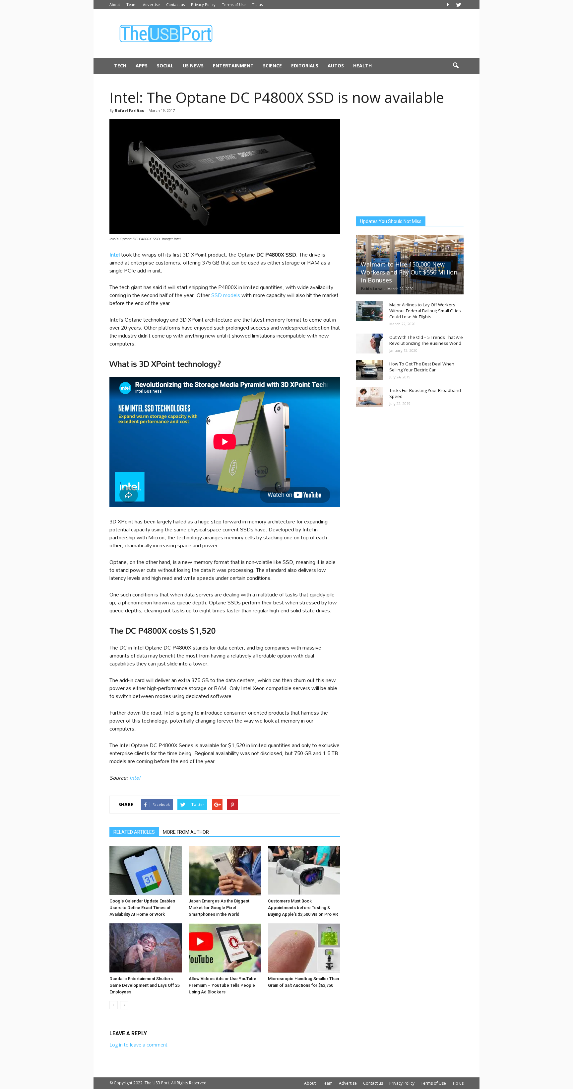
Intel (134, 777)
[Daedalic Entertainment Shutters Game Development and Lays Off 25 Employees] (145, 948)
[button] (456, 66)
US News (193, 65)
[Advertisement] (343, 33)
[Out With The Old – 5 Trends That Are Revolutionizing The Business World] (369, 343)
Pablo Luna (372, 288)
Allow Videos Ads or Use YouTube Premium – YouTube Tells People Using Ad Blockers (222, 985)
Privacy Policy (203, 4)
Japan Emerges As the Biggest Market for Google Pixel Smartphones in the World (219, 907)
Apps (142, 65)
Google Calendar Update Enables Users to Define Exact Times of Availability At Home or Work (142, 907)
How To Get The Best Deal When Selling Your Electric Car (421, 367)
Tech (120, 65)
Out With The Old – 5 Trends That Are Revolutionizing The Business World (426, 340)
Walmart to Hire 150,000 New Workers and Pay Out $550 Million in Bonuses (409, 272)
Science (272, 65)
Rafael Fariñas (129, 110)
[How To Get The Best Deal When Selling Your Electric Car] (369, 370)
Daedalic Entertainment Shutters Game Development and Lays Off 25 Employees (144, 985)
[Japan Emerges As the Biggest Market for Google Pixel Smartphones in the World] (225, 870)
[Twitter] (459, 5)
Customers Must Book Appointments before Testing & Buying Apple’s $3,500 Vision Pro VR (303, 907)
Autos (336, 65)
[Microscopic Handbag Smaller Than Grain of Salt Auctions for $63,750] (304, 948)
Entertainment (233, 65)
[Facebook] (448, 5)
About (114, 4)
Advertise (151, 4)
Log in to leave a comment (138, 1045)
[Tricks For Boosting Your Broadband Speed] (369, 397)
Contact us (175, 4)
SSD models (225, 294)
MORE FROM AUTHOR (186, 832)
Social (165, 65)
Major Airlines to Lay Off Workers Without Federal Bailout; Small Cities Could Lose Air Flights (425, 311)
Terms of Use (234, 4)
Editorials (304, 65)
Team (131, 4)
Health (362, 65)
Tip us (257, 4)
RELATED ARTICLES (134, 832)
